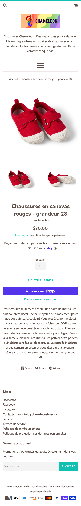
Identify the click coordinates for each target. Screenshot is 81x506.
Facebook (9, 404)
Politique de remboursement (21, 428)
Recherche (9, 400)
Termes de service (14, 424)
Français (8, 419)
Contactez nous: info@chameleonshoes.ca (30, 414)
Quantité (40, 259)
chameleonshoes (39, 486)
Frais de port (22, 235)
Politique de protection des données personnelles (34, 433)
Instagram (9, 409)
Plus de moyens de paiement (40, 299)
